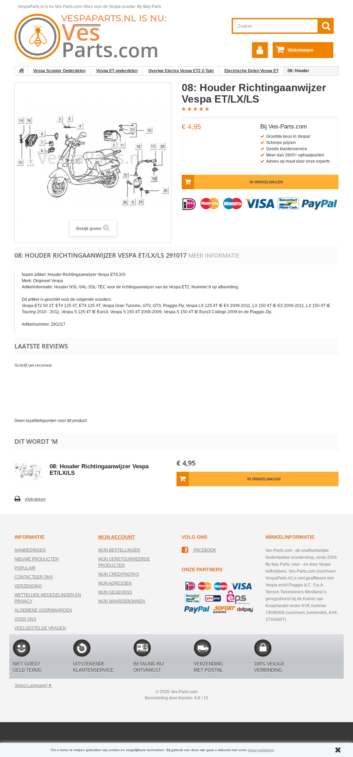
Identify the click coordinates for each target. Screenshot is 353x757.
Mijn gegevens (115, 592)
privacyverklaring (261, 750)
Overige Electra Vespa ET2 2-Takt (181, 70)
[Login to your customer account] (260, 50)
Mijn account (116, 537)
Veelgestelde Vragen (40, 628)
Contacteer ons (33, 577)
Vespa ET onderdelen (117, 70)
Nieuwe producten (36, 559)
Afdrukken (35, 499)
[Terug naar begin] (21, 71)
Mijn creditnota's (118, 574)
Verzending (28, 586)
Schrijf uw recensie (33, 365)
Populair (25, 568)
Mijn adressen (115, 583)
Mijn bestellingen (119, 550)
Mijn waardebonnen (121, 601)
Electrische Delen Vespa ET (251, 70)
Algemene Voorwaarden (43, 610)
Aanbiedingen (30, 550)
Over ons (25, 619)
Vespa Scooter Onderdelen (59, 70)
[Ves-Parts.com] (94, 36)
